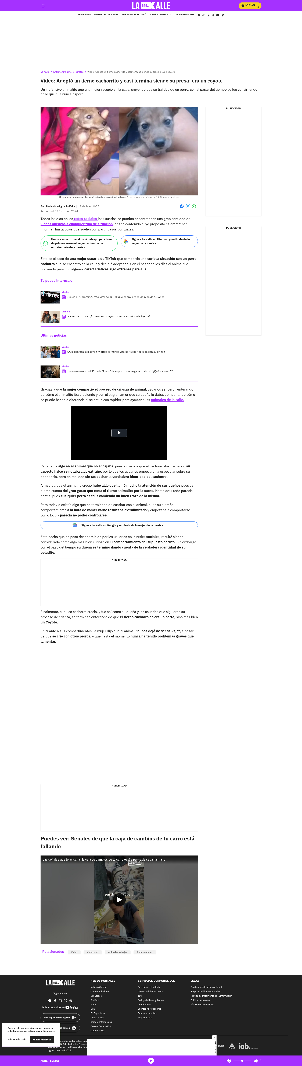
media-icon (151, 1060)
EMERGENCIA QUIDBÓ (134, 14)
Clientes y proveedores (149, 1009)
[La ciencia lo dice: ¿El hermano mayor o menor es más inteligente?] (50, 317)
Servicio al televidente (149, 987)
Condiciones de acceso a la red (206, 987)
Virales (80, 72)
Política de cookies (200, 1000)
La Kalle (45, 72)
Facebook (181, 208)
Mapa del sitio (145, 1018)
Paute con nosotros (147, 1013)
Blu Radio (95, 1000)
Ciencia (66, 311)
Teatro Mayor (97, 1018)
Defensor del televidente (150, 992)
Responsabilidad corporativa (205, 992)
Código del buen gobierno (151, 1000)
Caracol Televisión (100, 992)
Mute (229, 1061)
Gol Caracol (96, 996)
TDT (140, 996)
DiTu (93, 1009)
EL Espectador (98, 1013)
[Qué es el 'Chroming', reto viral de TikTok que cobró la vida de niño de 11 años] (50, 297)
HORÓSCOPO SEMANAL (106, 14)
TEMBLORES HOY (185, 14)
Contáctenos (144, 1004)
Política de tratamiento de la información (211, 996)
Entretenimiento (62, 72)
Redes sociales (144, 952)
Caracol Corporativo (101, 1026)
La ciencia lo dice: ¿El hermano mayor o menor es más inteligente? (108, 316)
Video (74, 952)
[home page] (151, 5)
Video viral (92, 952)
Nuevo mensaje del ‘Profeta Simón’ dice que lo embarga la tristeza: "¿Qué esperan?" (120, 371)
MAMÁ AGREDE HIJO (161, 14)
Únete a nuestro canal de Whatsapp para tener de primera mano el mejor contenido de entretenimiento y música (82, 243)
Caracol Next (97, 1031)
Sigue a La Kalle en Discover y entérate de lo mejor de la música (160, 241)
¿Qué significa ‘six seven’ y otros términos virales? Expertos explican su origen (116, 351)
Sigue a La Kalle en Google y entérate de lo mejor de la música (122, 525)
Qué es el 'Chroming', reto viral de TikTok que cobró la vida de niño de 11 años (115, 297)
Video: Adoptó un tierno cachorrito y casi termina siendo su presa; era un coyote (131, 72)
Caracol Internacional (102, 1022)
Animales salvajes (117, 952)
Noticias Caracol (99, 987)
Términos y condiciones (202, 1004)
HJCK (93, 1004)
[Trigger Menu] (44, 6)
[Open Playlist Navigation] (260, 1060)
